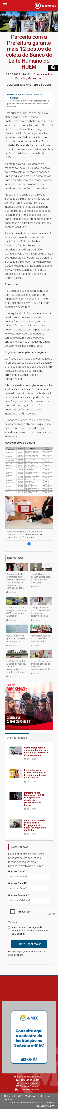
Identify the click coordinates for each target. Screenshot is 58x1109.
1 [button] (29, 544)
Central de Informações (29, 1076)
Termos (12, 922)
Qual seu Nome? (17, 871)
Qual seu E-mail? (17, 883)
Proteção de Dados (29, 1080)
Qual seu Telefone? (18, 895)
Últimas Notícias (17, 737)
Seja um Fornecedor (29, 1089)
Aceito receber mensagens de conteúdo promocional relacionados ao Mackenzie (29, 930)
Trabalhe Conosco (29, 1086)
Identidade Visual (29, 1083)
